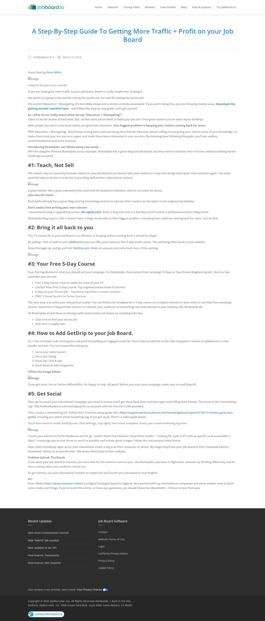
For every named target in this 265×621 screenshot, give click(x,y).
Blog (184, 7)
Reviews (150, 7)
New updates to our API (42, 547)
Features (113, 7)
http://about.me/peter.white (63, 483)
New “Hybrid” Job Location (43, 540)
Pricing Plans (132, 7)
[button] (46, 614)
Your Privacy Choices (89, 589)
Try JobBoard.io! (226, 7)
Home (98, 7)
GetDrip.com (81, 248)
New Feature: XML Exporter (44, 563)
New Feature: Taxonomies (43, 555)
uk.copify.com (91, 212)
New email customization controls (48, 532)
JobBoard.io (76, 242)
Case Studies (168, 7)
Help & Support (201, 7)
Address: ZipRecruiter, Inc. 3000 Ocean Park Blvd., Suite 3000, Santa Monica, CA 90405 (80, 605)
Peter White (54, 72)
